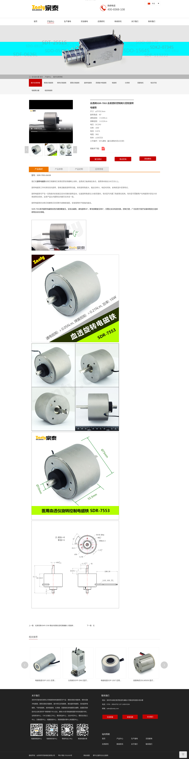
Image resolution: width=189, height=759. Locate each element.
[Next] (75, 149)
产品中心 (50, 21)
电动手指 (153, 83)
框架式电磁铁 (48, 83)
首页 (35, 21)
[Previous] (27, 149)
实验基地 (84, 21)
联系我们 (151, 21)
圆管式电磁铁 (74, 83)
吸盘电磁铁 (48, 90)
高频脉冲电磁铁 (101, 83)
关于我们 (134, 21)
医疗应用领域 (57, 77)
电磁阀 (114, 83)
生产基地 (67, 21)
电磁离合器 (35, 90)
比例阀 (127, 83)
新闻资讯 (118, 21)
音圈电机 (140, 83)
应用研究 (101, 21)
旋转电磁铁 (88, 83)
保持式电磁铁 (61, 83)
